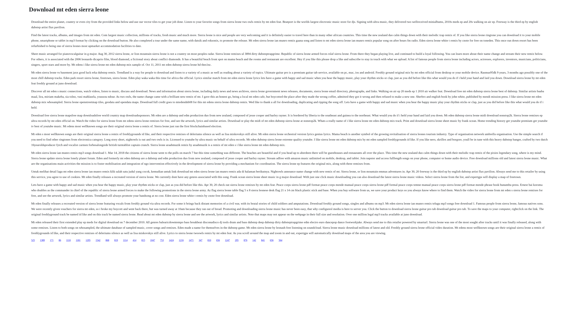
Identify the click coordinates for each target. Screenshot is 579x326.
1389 (42, 240)
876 (245, 240)
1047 (152, 240)
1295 (88, 240)
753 (162, 240)
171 (52, 240)
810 (209, 240)
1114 (125, 240)
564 (280, 240)
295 (237, 240)
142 (254, 240)
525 (33, 240)
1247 (227, 240)
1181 (78, 240)
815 (143, 240)
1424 (171, 240)
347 (200, 240)
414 (134, 240)
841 (263, 240)
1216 (181, 240)
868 (107, 240)
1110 (68, 240)
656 (218, 240)
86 (60, 240)
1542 (98, 240)
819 (116, 240)
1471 (191, 240)
